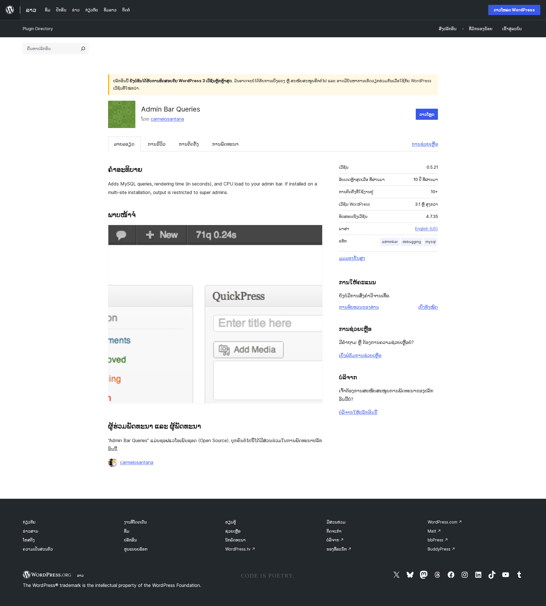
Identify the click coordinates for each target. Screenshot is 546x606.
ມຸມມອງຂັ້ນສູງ (352, 258)
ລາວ (80, 575)
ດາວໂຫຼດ (426, 114)
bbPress (438, 539)
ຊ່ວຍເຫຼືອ (233, 531)
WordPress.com (445, 522)
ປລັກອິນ (130, 539)
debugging (411, 242)
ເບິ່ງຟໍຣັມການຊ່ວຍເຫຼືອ (360, 355)
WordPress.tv (240, 549)
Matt (434, 531)
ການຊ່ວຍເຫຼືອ (425, 144)
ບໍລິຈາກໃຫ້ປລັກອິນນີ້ (358, 412)
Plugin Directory (38, 28)
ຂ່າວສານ (30, 531)
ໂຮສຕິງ (29, 539)
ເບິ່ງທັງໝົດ (428, 307)
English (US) (426, 228)
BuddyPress (441, 549)
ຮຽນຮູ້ (230, 522)
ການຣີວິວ (157, 144)
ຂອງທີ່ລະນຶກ (338, 549)
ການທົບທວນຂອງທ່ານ (359, 307)
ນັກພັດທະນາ (235, 539)
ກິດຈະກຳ (334, 531)
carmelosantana (167, 119)
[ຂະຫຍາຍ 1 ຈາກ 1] (315, 232)
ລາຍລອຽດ (124, 144)
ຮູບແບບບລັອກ (135, 549)
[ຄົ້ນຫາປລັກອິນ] (83, 48)
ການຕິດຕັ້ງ (189, 144)
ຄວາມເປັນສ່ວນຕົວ (38, 549)
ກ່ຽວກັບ (29, 522)
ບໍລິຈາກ (335, 539)
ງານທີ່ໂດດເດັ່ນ (135, 522)
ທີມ (126, 531)
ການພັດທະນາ (225, 144)
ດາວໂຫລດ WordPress (514, 9)
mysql (430, 242)
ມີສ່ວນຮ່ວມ (336, 522)
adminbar (390, 242)
